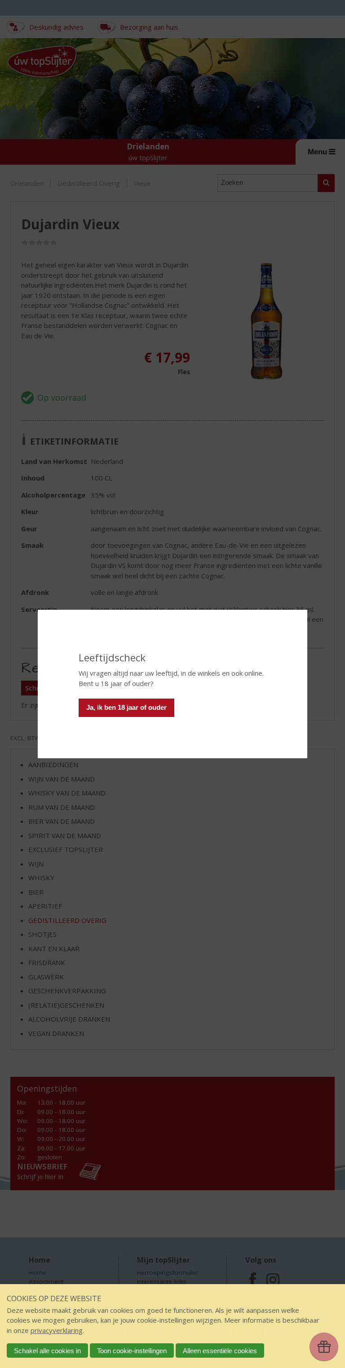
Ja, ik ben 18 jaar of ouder (126, 707)
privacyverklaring (57, 1330)
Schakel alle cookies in (47, 1351)
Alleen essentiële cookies (220, 1351)
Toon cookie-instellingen (132, 1351)
